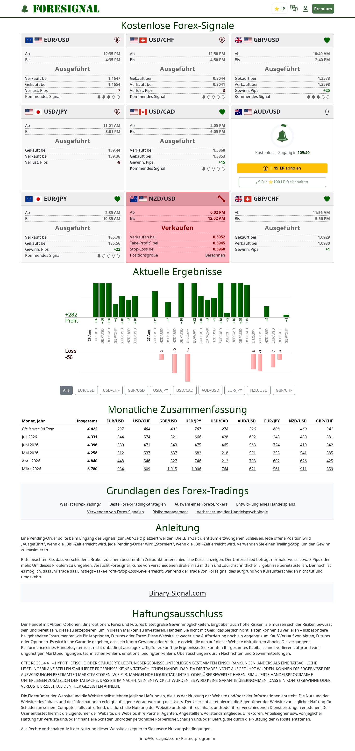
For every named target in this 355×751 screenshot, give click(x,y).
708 (252, 461)
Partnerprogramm (198, 738)
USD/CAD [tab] (184, 390)
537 (147, 453)
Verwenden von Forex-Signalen (115, 512)
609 (147, 468)
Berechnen (215, 255)
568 (252, 445)
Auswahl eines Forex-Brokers (201, 504)
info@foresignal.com (159, 738)
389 (120, 445)
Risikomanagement (170, 512)
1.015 (172, 468)
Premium (323, 8)
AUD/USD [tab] (210, 390)
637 (173, 453)
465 (225, 445)
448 (120, 461)
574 (147, 437)
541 (303, 453)
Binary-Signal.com (177, 592)
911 (303, 468)
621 (252, 468)
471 (147, 445)
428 (225, 437)
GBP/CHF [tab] (284, 390)
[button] (294, 9)
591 (252, 453)
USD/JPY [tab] (160, 390)
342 (330, 445)
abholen (287, 168)
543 (173, 445)
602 (276, 461)
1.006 (196, 468)
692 (252, 437)
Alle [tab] (66, 390)
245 (276, 437)
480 (303, 437)
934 (120, 468)
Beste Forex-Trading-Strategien (137, 504)
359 (330, 468)
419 (303, 445)
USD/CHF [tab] (111, 390)
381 (330, 437)
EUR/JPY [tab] (234, 390)
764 (225, 468)
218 (225, 453)
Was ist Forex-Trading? (80, 504)
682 (198, 453)
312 (120, 453)
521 (173, 437)
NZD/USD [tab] (259, 390)
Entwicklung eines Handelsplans (265, 504)
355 (276, 453)
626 (303, 461)
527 (173, 461)
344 (120, 437)
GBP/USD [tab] (136, 390)
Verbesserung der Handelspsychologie (232, 512)
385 (330, 453)
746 (198, 461)
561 (276, 468)
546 (147, 461)
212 (225, 461)
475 (198, 445)
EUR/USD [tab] (86, 390)
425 (330, 461)
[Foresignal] (60, 9)
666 (198, 437)
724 (276, 445)
